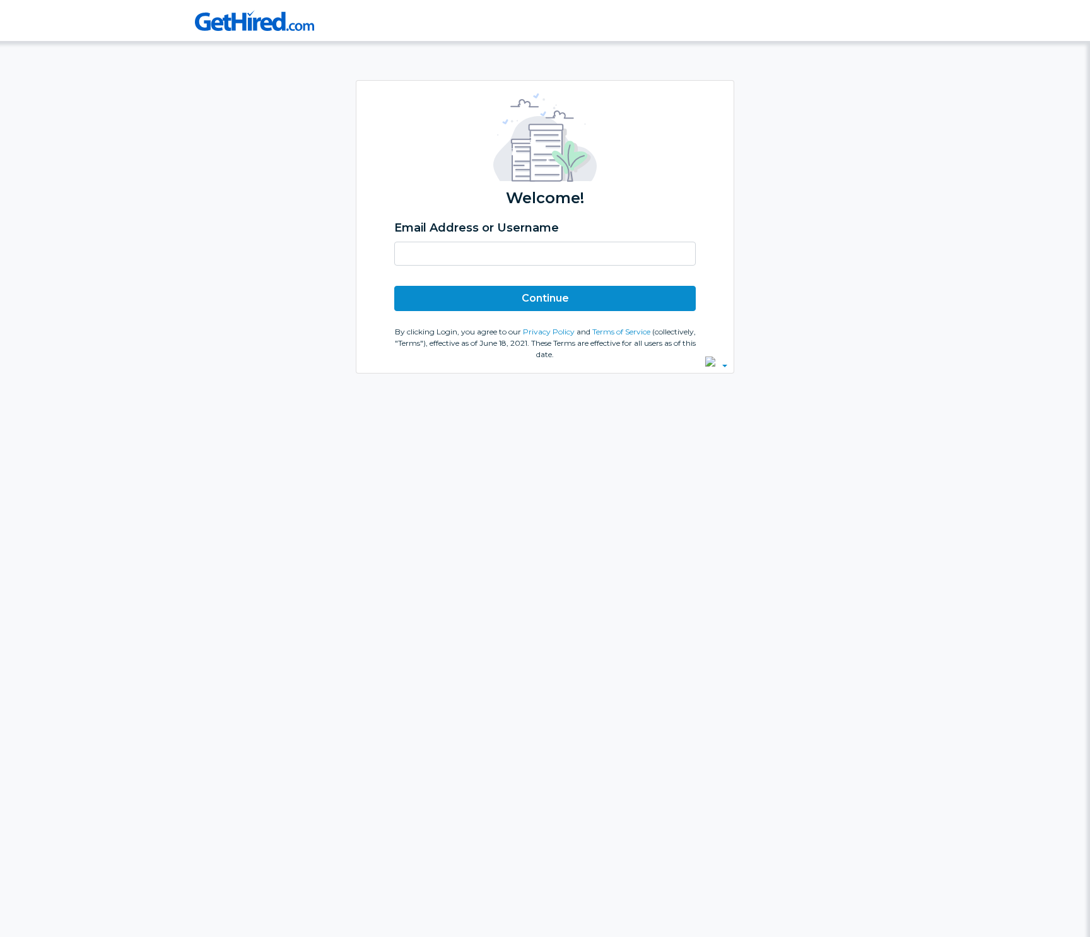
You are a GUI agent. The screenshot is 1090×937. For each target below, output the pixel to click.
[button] (716, 362)
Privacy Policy (550, 331)
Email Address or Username (476, 228)
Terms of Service (622, 331)
